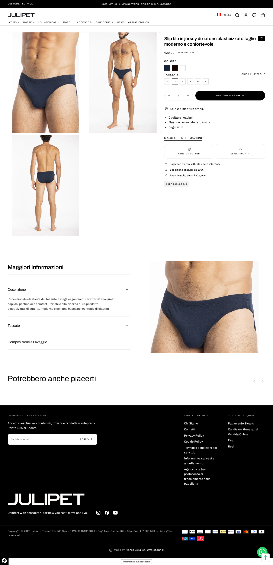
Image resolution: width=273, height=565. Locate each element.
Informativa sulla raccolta (136, 561)
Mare (67, 22)
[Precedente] (254, 381)
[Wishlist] (254, 15)
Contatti (189, 429)
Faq (230, 440)
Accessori (85, 22)
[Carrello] (262, 15)
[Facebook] (106, 512)
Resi (231, 446)
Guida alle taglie (253, 74)
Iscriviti (86, 439)
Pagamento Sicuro (241, 423)
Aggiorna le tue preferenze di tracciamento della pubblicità (197, 476)
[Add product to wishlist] (261, 38)
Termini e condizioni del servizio (200, 450)
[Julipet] (46, 499)
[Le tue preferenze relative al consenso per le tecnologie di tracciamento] (265, 557)
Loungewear (47, 22)
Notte (27, 22)
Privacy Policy (194, 435)
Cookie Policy (193, 441)
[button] (224, 15)
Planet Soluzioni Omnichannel (144, 549)
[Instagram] (98, 512)
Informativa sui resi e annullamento (199, 461)
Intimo (12, 22)
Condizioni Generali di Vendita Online (243, 432)
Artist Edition (138, 22)
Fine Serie (103, 22)
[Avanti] (262, 381)
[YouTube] (115, 512)
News (121, 22)
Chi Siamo (191, 423)
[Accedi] (245, 15)
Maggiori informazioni (183, 138)
